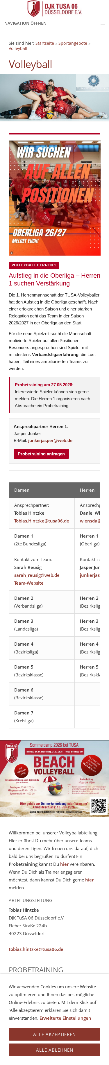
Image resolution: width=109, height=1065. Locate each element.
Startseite (44, 43)
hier (64, 864)
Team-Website (29, 583)
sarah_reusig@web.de (37, 575)
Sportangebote (72, 43)
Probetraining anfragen (41, 453)
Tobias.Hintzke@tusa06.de (41, 521)
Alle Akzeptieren (54, 1034)
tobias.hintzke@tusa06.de (36, 949)
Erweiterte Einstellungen (65, 1018)
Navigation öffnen (25, 23)
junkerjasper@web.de (50, 440)
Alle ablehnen (54, 1050)
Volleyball (18, 48)
